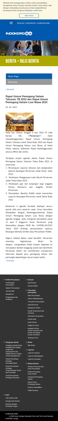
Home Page (13, 76)
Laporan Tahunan (34, 353)
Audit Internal (32, 322)
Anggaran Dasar (33, 325)
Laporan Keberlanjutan (35, 356)
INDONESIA (30, 23)
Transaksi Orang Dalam (36, 301)
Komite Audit (32, 319)
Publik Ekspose (33, 390)
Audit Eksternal (33, 305)
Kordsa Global (32, 286)
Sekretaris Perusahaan (36, 316)
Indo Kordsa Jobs (12, 398)
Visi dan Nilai (10, 291)
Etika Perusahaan (34, 295)
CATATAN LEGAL (12, 418)
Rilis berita (12, 82)
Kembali (10, 89)
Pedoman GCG (33, 338)
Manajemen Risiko (34, 308)
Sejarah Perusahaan (13, 288)
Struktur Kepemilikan (35, 387)
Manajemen (10, 294)
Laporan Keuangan (34, 359)
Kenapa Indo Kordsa (13, 401)
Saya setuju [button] (29, 15)
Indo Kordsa (32, 283)
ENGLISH (20, 23)
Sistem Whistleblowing (35, 298)
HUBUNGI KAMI (43, 23)
